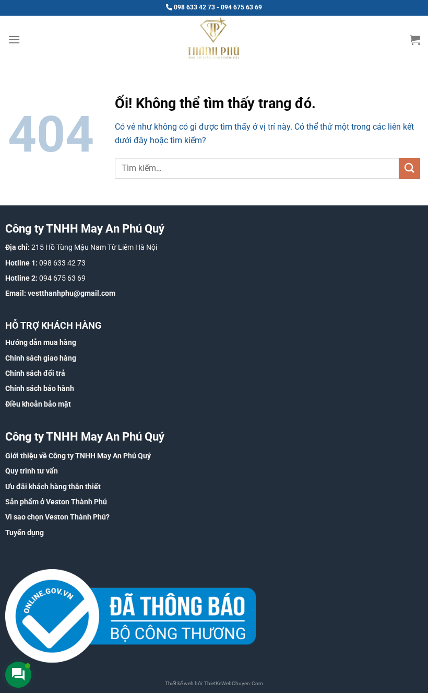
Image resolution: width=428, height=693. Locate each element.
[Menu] (14, 39)
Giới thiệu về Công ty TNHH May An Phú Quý (78, 456)
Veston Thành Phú (75, 517)
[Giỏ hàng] (415, 39)
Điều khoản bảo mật (38, 404)
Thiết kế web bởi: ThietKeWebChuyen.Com (214, 683)
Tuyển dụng (24, 532)
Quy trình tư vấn (31, 471)
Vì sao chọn (25, 517)
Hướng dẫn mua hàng (40, 342)
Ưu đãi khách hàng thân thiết (53, 486)
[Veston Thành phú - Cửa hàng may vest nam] (214, 39)
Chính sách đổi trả (35, 373)
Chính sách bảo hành (39, 388)
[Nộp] (409, 168)
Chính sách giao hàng (40, 358)
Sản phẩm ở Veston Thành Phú (56, 502)
